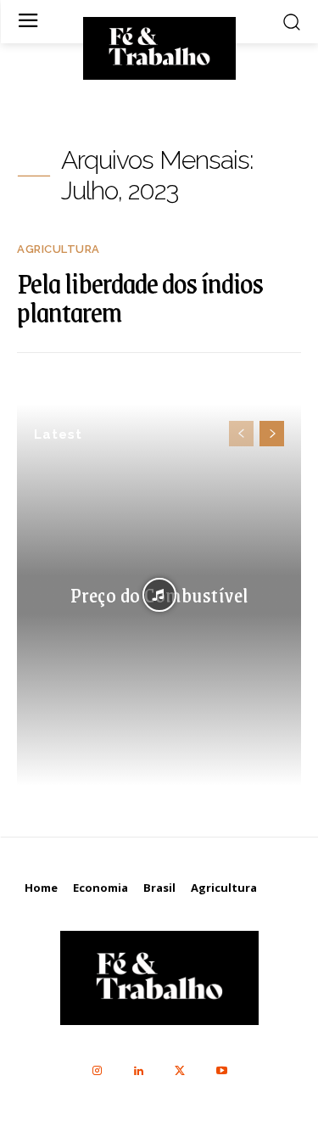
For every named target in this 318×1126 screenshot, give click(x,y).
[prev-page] (241, 433)
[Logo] (159, 46)
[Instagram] (97, 1071)
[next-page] (271, 433)
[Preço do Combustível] (159, 595)
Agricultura (58, 249)
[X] (180, 1071)
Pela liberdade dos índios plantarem (140, 297)
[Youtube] (221, 1071)
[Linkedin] (138, 1071)
